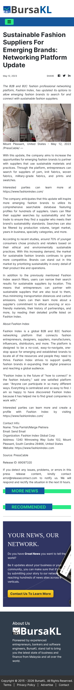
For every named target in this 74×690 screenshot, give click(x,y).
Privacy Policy (26, 684)
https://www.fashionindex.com (34, 448)
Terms (7, 684)
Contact (64, 684)
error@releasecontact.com (20, 478)
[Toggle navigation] (9, 22)
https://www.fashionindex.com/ (23, 191)
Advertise (47, 684)
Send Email (18, 431)
